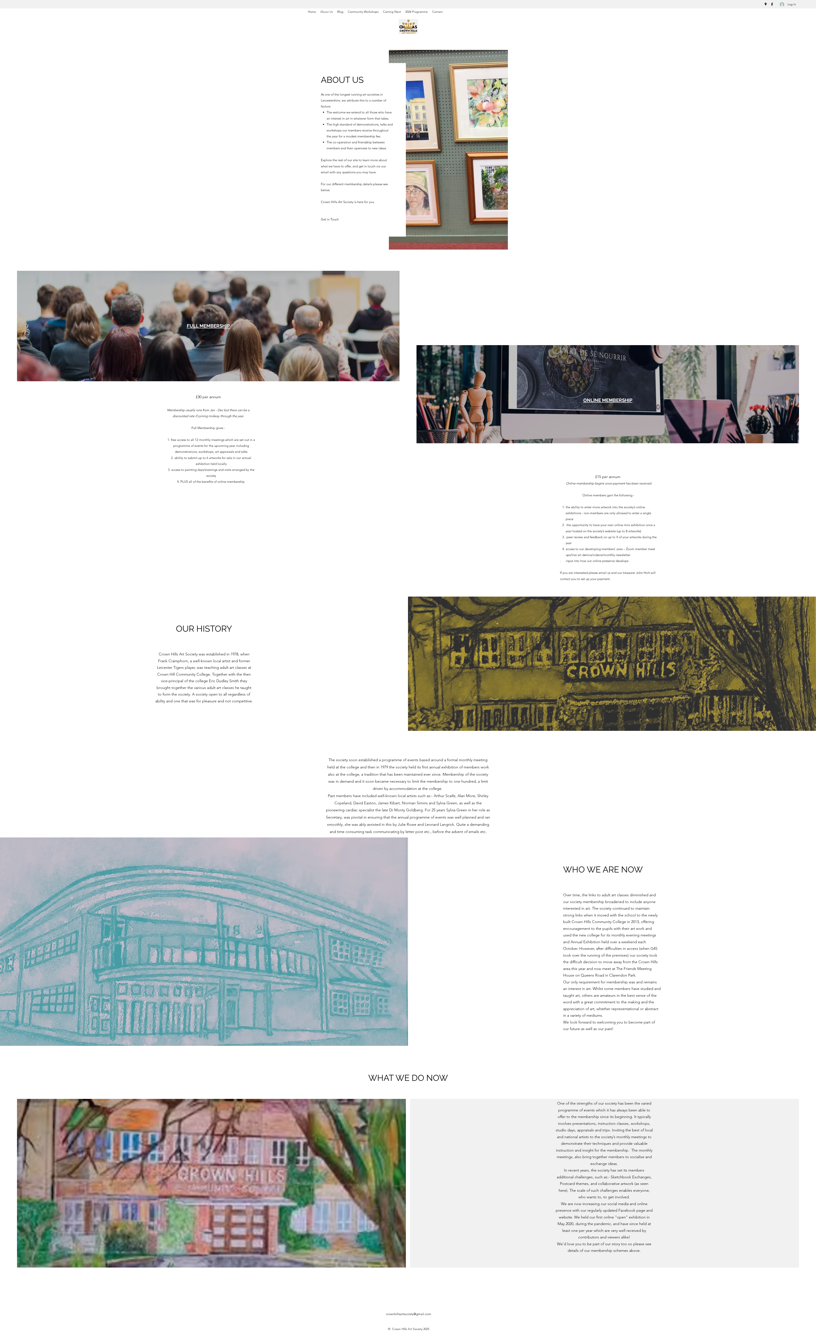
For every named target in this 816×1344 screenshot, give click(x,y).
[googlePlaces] (766, 4)
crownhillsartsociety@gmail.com (408, 1314)
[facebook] (772, 4)
